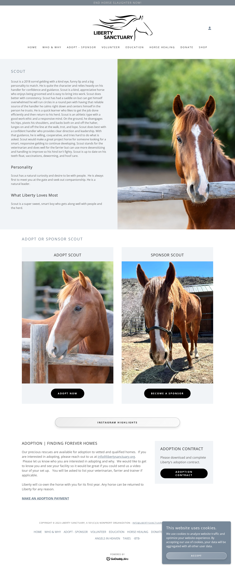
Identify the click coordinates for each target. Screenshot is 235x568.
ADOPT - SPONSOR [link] (81, 47)
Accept (196, 555)
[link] (117, 28)
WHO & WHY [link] (51, 47)
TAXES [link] (127, 538)
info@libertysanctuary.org (116, 457)
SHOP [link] (203, 47)
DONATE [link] (186, 47)
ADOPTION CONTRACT (184, 473)
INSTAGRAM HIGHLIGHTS (117, 422)
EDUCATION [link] (135, 47)
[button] (209, 28)
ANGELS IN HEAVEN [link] (107, 538)
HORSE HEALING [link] (162, 47)
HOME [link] (32, 47)
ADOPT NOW (68, 393)
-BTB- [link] (136, 538)
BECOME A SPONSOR (167, 393)
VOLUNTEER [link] (111, 47)
